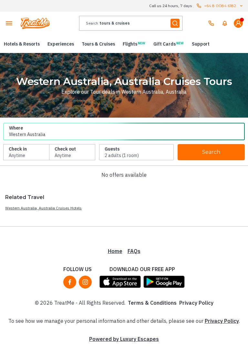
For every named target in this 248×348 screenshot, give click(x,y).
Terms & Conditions (152, 303)
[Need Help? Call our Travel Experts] (211, 23)
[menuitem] (224, 23)
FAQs (134, 251)
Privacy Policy (196, 303)
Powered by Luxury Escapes (124, 339)
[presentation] (130, 23)
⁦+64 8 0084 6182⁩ (220, 5)
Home (115, 251)
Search (211, 152)
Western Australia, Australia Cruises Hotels (43, 208)
